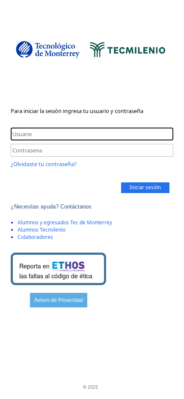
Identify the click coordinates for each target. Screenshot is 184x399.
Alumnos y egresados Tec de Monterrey (65, 222)
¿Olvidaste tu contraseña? (44, 164)
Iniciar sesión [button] (145, 187)
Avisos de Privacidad (58, 300)
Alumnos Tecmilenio (41, 229)
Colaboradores (35, 237)
